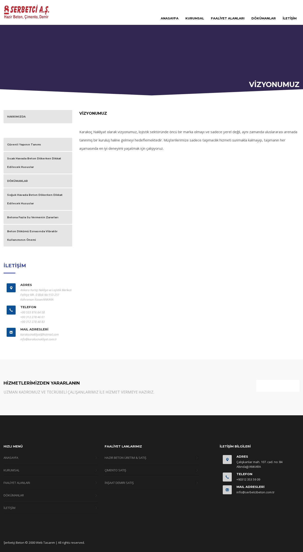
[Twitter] (288, 6)
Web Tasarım (45, 542)
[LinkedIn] (295, 6)
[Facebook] (281, 6)
